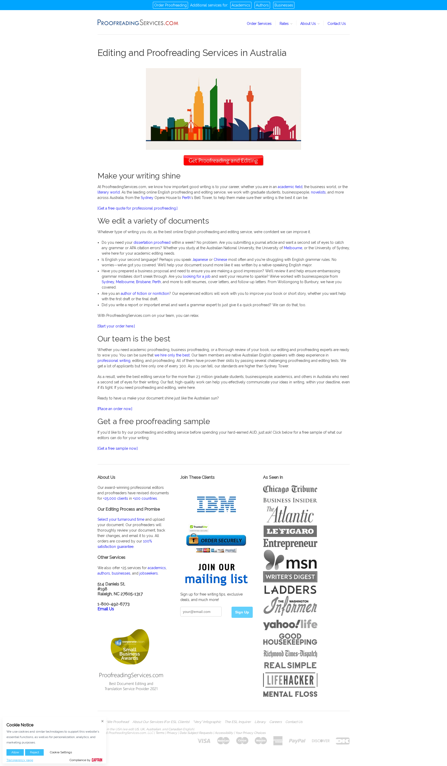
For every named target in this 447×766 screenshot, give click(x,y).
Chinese (220, 259)
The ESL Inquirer (238, 722)
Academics (241, 5)
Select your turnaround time (121, 519)
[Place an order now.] (115, 409)
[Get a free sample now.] (118, 448)
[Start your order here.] (116, 326)
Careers (275, 722)
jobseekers (148, 573)
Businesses (283, 5)
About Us (308, 24)
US (137, 729)
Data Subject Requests (196, 733)
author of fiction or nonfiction (145, 293)
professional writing (114, 361)
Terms (159, 733)
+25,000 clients (115, 498)
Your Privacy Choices (250, 733)
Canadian (175, 729)
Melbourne (293, 248)
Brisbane (143, 282)
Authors (262, 5)
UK (142, 729)
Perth (186, 198)
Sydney (147, 198)
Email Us (106, 608)
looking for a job (197, 276)
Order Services (259, 24)
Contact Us (336, 24)
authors (104, 573)
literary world (109, 192)
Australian (153, 729)
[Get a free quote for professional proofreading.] (137, 208)
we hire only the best (172, 355)
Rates (285, 24)
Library (260, 722)
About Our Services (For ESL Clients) (160, 722)
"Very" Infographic (207, 722)
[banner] (138, 22)
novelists (318, 192)
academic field (290, 187)
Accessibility (224, 733)
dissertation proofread (151, 242)
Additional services (206, 5)
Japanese (200, 259)
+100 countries (145, 498)
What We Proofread (113, 722)
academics (157, 568)
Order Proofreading (170, 5)
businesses (121, 573)
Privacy (172, 733)
